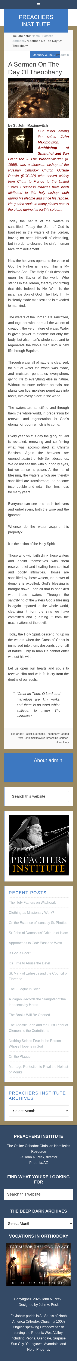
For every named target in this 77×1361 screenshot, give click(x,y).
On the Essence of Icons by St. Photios (38, 923)
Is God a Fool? (20, 953)
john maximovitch (35, 738)
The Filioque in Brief (24, 989)
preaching (52, 738)
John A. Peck (49, 1304)
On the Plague (20, 1056)
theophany (62, 742)
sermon (63, 738)
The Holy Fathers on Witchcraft (32, 902)
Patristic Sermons (35, 733)
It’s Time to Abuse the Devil (29, 963)
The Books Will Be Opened (29, 1015)
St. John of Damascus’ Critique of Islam (38, 933)
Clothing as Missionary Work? (31, 912)
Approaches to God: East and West (35, 943)
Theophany (52, 733)
